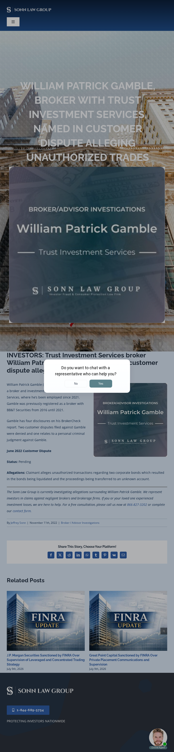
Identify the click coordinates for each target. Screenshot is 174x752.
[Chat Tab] (87, 376)
